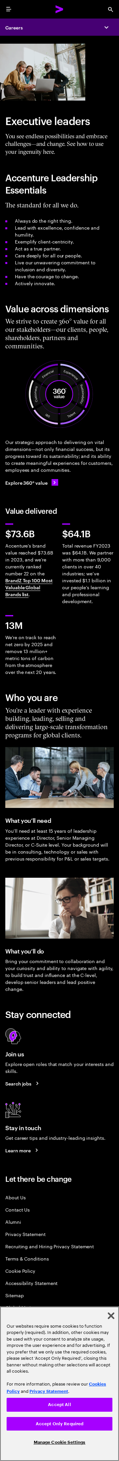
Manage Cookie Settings (60, 1442)
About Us (15, 1197)
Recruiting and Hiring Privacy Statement (49, 1246)
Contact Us (17, 1209)
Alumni (13, 1221)
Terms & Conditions (27, 1258)
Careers (14, 27)
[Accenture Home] (59, 9)
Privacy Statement (25, 1233)
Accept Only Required (60, 1424)
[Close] (111, 1315)
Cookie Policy (20, 1270)
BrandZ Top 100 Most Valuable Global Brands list (29, 587)
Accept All (59, 1404)
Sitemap (14, 1295)
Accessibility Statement (31, 1282)
